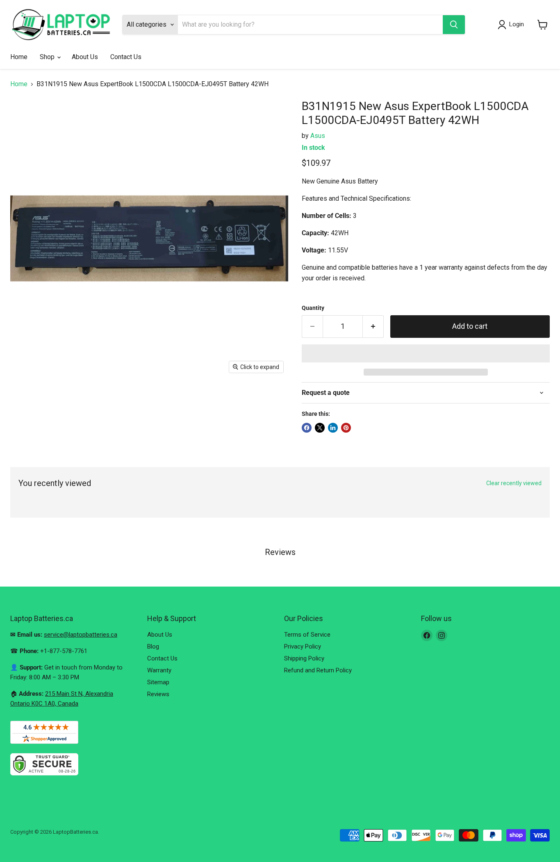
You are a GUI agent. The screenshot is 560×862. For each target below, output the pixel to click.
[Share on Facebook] (307, 428)
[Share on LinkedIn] (333, 428)
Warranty (159, 670)
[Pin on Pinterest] (346, 428)
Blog (153, 646)
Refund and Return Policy (318, 670)
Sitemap (158, 682)
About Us (85, 57)
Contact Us (125, 57)
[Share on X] (320, 428)
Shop (48, 57)
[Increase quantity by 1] (373, 326)
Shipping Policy (304, 658)
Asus (317, 136)
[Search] (454, 24)
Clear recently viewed (514, 483)
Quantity (313, 308)
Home (18, 57)
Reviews (158, 694)
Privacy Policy (302, 646)
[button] (426, 353)
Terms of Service (307, 634)
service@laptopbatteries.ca (80, 634)
